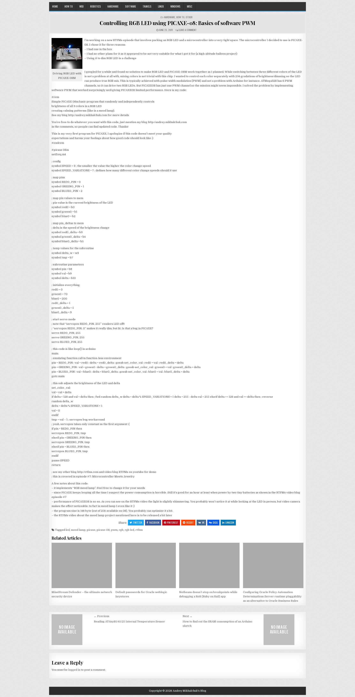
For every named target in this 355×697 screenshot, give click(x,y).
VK (203, 522)
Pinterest (172, 522)
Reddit (190, 522)
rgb (121, 529)
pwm (114, 529)
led (68, 529)
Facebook (154, 522)
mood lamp (78, 529)
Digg (215, 522)
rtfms (139, 529)
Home (55, 6)
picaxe (91, 529)
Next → (187, 616)
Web (81, 6)
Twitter (137, 522)
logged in (74, 669)
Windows (175, 6)
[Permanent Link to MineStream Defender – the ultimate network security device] (82, 565)
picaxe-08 (103, 529)
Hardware (113, 6)
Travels (147, 6)
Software (130, 6)
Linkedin (229, 522)
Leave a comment (188, 30)
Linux (161, 6)
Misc (189, 6)
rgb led (129, 529)
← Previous (101, 616)
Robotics (95, 6)
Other (189, 17)
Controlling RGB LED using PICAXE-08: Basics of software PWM (177, 22)
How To (69, 6)
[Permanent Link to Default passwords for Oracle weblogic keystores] (145, 565)
